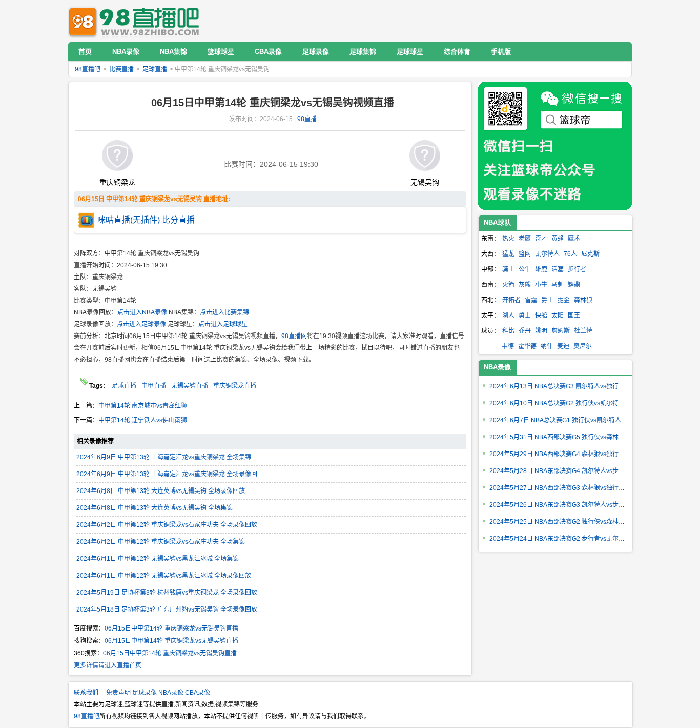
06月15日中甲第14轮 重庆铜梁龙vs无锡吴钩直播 (171, 628)
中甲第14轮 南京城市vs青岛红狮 (142, 405)
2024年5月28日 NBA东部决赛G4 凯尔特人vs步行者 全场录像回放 (579, 471)
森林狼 (583, 300)
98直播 (307, 119)
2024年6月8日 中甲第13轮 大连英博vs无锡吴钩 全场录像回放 (160, 491)
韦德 (508, 346)
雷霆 (531, 300)
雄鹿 (541, 269)
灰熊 (525, 284)
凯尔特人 (547, 254)
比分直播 (178, 219)
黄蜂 (557, 238)
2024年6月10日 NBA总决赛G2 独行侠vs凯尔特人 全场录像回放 (576, 403)
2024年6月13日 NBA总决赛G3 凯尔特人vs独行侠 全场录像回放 (576, 386)
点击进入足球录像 (141, 324)
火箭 (508, 284)
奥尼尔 (582, 346)
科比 (508, 331)
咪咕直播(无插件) (128, 219)
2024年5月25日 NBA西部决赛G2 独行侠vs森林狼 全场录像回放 (576, 521)
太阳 (557, 315)
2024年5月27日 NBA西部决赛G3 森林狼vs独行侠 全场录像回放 (576, 487)
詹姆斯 (560, 331)
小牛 (541, 284)
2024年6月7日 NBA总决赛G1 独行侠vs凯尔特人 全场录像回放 (574, 420)
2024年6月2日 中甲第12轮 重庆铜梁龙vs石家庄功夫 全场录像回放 (166, 524)
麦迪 (563, 346)
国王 (574, 315)
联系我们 (86, 692)
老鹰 (525, 238)
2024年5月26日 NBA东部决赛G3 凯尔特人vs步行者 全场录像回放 (579, 504)
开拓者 (511, 300)
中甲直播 (153, 385)
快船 (541, 315)
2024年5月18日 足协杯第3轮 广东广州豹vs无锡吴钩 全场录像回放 (166, 609)
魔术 (574, 238)
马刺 (557, 284)
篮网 (525, 254)
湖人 (508, 315)
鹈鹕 (574, 284)
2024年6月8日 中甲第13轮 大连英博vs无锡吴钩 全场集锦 (154, 507)
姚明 (541, 331)
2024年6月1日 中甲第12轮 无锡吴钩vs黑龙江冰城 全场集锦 (157, 558)
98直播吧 (136, 21)
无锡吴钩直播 (189, 385)
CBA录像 (197, 692)
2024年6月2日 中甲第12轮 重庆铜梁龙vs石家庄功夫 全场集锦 (160, 541)
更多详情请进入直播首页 (107, 665)
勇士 (525, 315)
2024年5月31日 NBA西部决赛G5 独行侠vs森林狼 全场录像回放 (576, 437)
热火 (508, 238)
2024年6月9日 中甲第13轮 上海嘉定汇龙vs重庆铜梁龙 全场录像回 (166, 474)
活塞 (557, 269)
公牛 (525, 269)
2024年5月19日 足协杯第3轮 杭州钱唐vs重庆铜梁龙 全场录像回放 (166, 592)
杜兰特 (583, 331)
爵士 (547, 300)
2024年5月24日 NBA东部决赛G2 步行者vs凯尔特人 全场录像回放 (579, 538)
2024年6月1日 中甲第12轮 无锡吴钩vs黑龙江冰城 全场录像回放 (163, 575)
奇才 (541, 238)
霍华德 (527, 346)
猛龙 (508, 254)
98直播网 (294, 336)
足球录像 (144, 692)
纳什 (547, 346)
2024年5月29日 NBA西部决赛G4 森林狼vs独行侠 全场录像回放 (576, 454)
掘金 (564, 300)
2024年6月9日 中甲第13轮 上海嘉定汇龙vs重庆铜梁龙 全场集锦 (163, 457)
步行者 (577, 269)
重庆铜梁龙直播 (234, 385)
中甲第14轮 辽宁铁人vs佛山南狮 (142, 420)
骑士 (508, 269)
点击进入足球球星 (223, 324)
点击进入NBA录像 (142, 312)
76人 (570, 254)
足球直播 (154, 69)
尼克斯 (590, 254)
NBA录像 (497, 367)
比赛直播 (121, 69)
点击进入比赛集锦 (224, 312)
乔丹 (525, 331)
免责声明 (118, 692)
